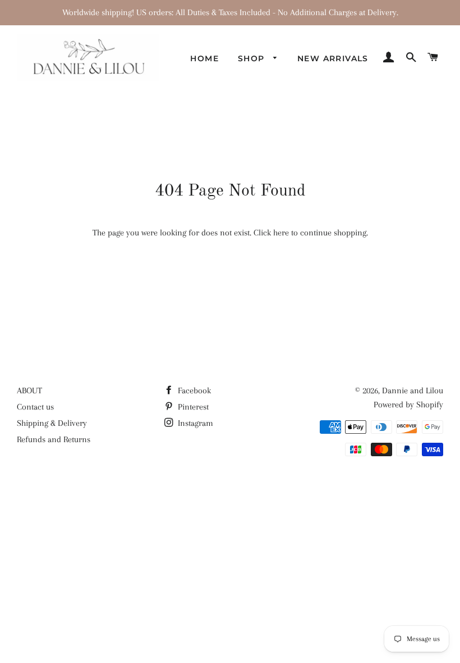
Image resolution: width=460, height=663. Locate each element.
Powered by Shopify (408, 404)
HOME (204, 58)
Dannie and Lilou (412, 390)
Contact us (35, 407)
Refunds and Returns (53, 439)
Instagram (194, 423)
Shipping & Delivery (52, 423)
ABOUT (29, 390)
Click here (271, 233)
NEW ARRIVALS (333, 58)
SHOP (253, 58)
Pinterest (192, 407)
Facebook (193, 390)
